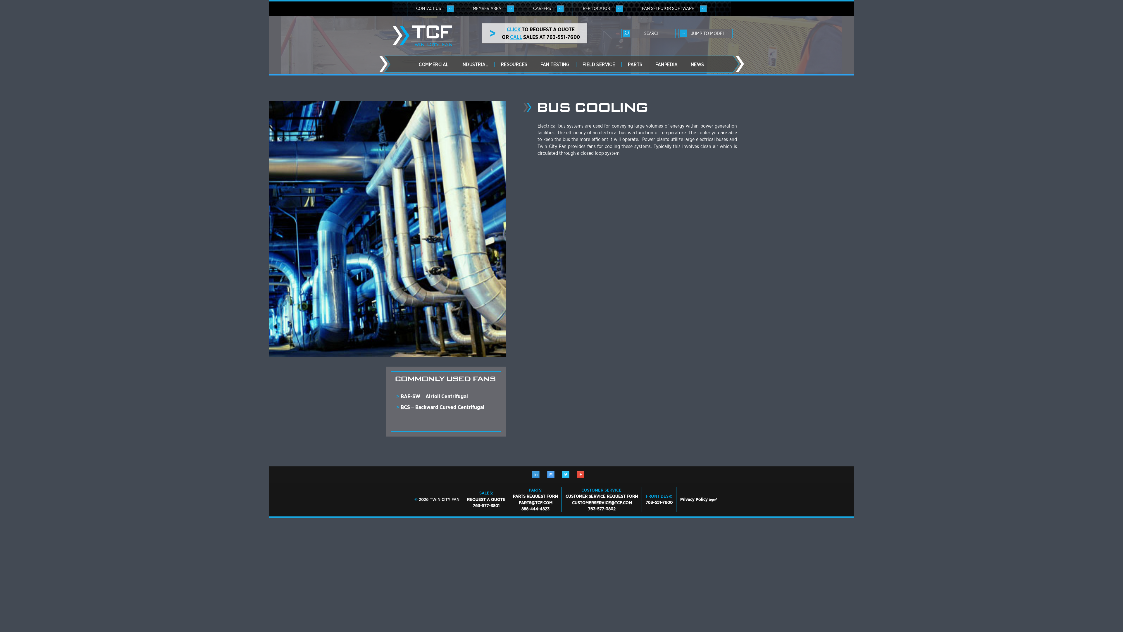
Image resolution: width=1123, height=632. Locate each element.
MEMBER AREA (487, 8)
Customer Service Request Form (602, 496)
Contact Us (428, 8)
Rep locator (596, 8)
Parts (635, 64)
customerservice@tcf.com (602, 502)
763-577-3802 (602, 508)
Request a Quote (486, 499)
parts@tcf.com (535, 502)
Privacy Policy (694, 499)
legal (712, 499)
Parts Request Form (535, 496)
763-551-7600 (659, 502)
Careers (542, 8)
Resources (514, 64)
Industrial (474, 64)
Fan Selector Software (668, 8)
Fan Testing (555, 64)
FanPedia (666, 64)
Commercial (433, 64)
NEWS (697, 64)
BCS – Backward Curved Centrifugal (442, 407)
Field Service (599, 64)
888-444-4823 (535, 508)
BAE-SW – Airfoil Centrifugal (434, 396)
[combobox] (705, 33)
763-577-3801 (486, 505)
